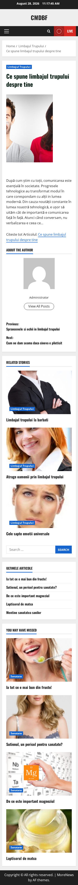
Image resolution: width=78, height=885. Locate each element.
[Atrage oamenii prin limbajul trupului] (39, 449)
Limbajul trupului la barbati (27, 419)
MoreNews (65, 875)
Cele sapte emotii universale (27, 533)
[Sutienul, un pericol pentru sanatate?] (39, 717)
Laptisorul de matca (19, 604)
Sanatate (16, 676)
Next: (34, 340)
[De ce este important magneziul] (39, 774)
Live (70, 31)
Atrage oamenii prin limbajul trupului (34, 476)
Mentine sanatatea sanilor (23, 612)
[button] (6, 31)
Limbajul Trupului (19, 67)
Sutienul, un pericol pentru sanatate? (31, 587)
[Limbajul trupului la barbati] (39, 392)
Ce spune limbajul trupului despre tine (36, 237)
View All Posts (39, 306)
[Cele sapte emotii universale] (39, 506)
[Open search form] (48, 31)
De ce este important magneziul (27, 595)
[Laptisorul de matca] (39, 831)
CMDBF (39, 17)
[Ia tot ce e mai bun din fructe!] (39, 660)
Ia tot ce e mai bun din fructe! (26, 578)
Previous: (33, 326)
